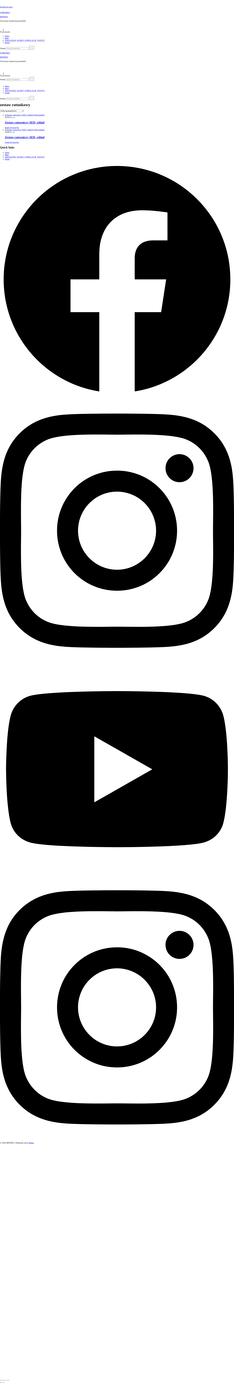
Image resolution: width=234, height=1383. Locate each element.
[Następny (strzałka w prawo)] (3, 1382)
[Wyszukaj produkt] (31, 48)
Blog (7, 38)
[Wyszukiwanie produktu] (2, 10)
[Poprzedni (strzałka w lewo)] (1, 1382)
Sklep (7, 36)
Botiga (31, 1143)
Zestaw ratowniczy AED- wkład (24, 122)
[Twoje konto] (1, 26)
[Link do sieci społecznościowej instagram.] (117, 664)
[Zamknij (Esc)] (8, 1380)
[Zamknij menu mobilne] (1, 82)
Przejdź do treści (6, 7)
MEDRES (4, 17)
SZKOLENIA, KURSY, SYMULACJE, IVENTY (25, 40)
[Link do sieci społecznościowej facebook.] (117, 396)
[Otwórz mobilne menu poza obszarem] (1, 51)
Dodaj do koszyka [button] (12, 128)
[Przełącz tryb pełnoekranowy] (3, 1380)
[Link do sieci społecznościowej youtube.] (117, 872)
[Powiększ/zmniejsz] (1, 1380)
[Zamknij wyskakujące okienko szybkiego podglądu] (1, 5)
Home (7, 43)
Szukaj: (3, 48)
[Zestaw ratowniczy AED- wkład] (18, 115)
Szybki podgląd (38, 115)
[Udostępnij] (6, 1380)
